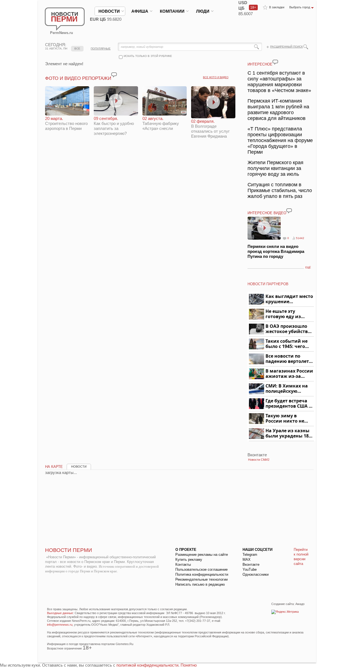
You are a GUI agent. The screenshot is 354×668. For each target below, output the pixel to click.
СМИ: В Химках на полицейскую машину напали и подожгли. (287, 388)
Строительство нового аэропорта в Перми (66, 123)
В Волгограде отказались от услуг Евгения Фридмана (210, 128)
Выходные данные (60, 613)
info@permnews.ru (59, 624)
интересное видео (267, 213)
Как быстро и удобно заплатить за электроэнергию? (114, 126)
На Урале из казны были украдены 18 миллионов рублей (288, 433)
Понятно (189, 665)
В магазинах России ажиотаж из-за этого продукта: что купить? (289, 373)
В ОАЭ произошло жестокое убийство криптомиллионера (289, 329)
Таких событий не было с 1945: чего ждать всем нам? (287, 344)
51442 (300, 238)
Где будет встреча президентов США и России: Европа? (289, 403)
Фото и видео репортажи (78, 78)
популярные (101, 48)
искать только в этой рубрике (148, 55)
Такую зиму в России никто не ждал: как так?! (285, 418)
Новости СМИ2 (258, 459)
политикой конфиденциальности (147, 665)
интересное (260, 64)
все (77, 48)
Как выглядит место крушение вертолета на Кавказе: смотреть (289, 299)
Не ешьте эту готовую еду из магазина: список (286, 314)
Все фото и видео (215, 77)
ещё (308, 267)
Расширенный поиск (286, 46)
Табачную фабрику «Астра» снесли (160, 123)
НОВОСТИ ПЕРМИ (68, 550)
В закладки (276, 7)
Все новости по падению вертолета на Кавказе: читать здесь (289, 358)
